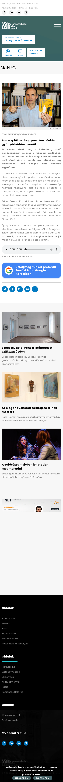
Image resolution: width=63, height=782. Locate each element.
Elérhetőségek (10, 638)
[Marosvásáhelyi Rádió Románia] (14, 25)
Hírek (5, 628)
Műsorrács (8, 676)
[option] (31, 505)
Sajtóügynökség (11, 671)
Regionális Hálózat (12, 691)
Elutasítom (43, 778)
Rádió (5, 686)
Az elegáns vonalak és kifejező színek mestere (29, 410)
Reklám (6, 623)
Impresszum (9, 633)
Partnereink (8, 666)
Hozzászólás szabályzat (15, 643)
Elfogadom (21, 778)
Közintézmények (11, 681)
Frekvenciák (8, 618)
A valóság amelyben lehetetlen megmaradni (25, 466)
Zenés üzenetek (11, 720)
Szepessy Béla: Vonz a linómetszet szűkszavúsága (27, 350)
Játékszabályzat (11, 715)
